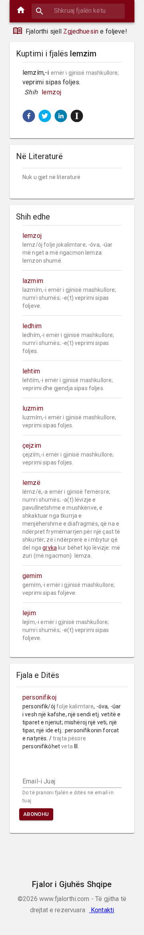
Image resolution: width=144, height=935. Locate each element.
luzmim (32, 408)
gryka (49, 547)
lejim (29, 613)
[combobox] (78, 11)
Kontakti (101, 910)
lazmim (32, 281)
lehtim (31, 371)
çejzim (31, 445)
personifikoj (39, 697)
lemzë (31, 482)
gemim (32, 576)
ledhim (32, 326)
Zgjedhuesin (80, 31)
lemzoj (52, 92)
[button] (28, 116)
